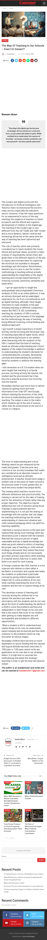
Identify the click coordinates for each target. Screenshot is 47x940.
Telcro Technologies (29, 936)
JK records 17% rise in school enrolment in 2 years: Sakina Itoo (24, 886)
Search (4, 856)
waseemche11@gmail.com (32, 670)
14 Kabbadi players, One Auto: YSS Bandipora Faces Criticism (23, 874)
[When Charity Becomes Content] (34, 787)
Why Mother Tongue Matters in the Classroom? (35, 761)
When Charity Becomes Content (14, 883)
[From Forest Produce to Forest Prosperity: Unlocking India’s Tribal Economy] (13, 815)
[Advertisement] (23, 88)
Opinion (5, 40)
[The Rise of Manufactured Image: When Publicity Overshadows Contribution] (34, 815)
